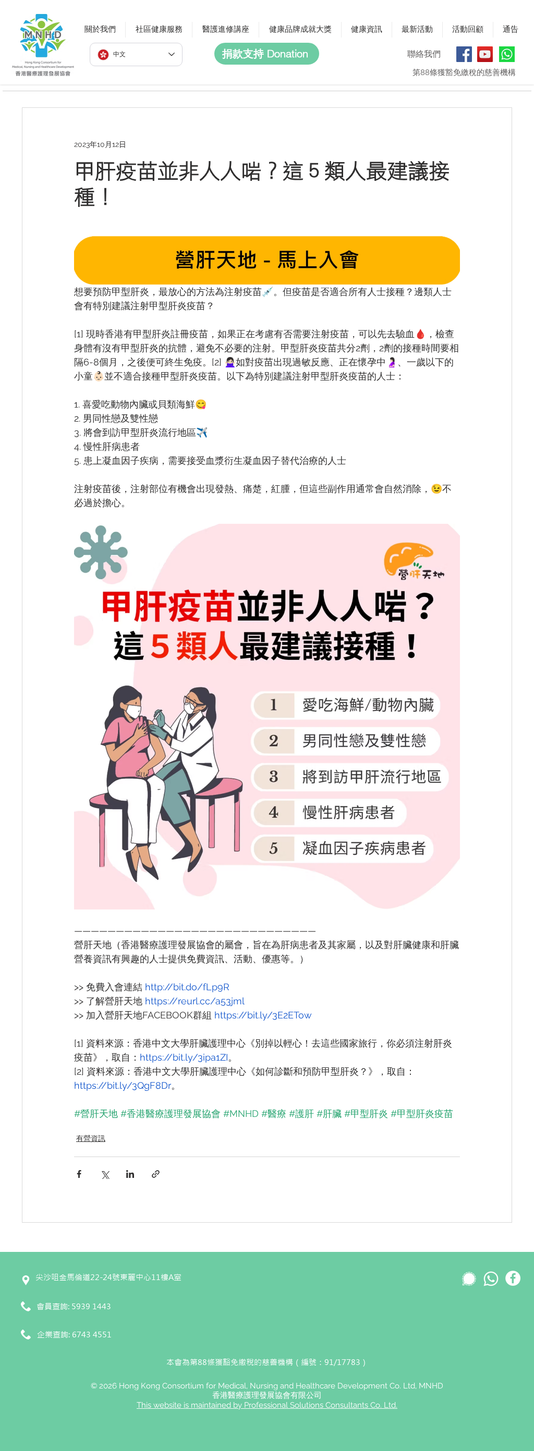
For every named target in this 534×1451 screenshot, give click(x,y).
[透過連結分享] (156, 1174)
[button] (100, 30)
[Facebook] (464, 54)
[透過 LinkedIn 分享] (130, 1174)
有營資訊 (90, 1138)
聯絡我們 (424, 54)
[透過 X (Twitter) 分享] (105, 1174)
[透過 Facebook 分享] (79, 1174)
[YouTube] (485, 54)
